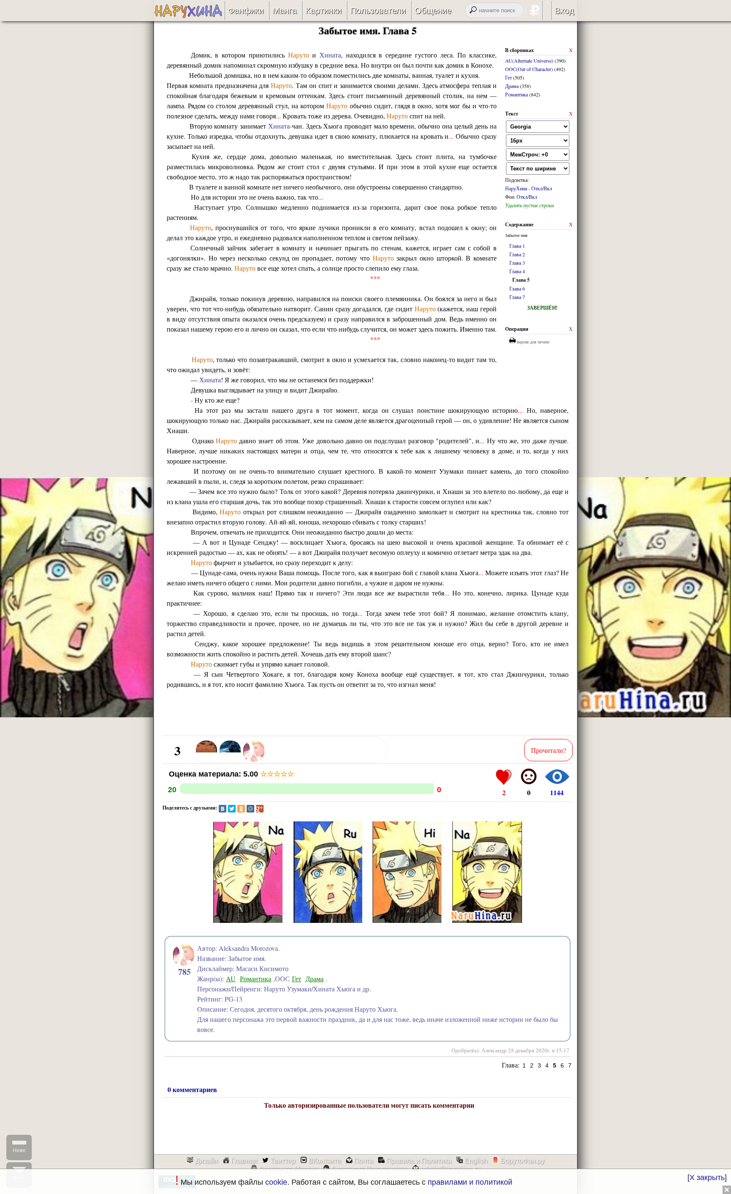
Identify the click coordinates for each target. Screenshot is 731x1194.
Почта (362, 1160)
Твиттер (282, 1160)
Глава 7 (517, 297)
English (475, 1160)
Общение (433, 10)
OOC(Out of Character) (529, 69)
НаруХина (516, 188)
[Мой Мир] (250, 808)
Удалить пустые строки (529, 205)
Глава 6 (517, 288)
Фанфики (246, 10)
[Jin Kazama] (230, 760)
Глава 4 (517, 271)
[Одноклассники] (241, 808)
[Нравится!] (503, 776)
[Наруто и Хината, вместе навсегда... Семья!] (189, 15)
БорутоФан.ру (521, 1160)
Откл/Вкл (541, 188)
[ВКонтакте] (222, 808)
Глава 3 (517, 262)
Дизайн (205, 1160)
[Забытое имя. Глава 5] (367, 928)
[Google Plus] (260, 808)
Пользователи (378, 10)
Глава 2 (517, 254)
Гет (508, 77)
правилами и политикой (470, 1182)
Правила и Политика (418, 1160)
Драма (512, 85)
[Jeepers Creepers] (206, 760)
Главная (243, 1160)
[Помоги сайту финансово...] (545, 10)
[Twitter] (232, 808)
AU (231, 978)
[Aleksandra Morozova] (254, 760)
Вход (564, 10)
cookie (276, 1182)
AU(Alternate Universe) (529, 60)
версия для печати (532, 342)
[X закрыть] (707, 1177)
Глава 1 (517, 245)
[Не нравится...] (528, 776)
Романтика (516, 94)
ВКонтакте (324, 1160)
